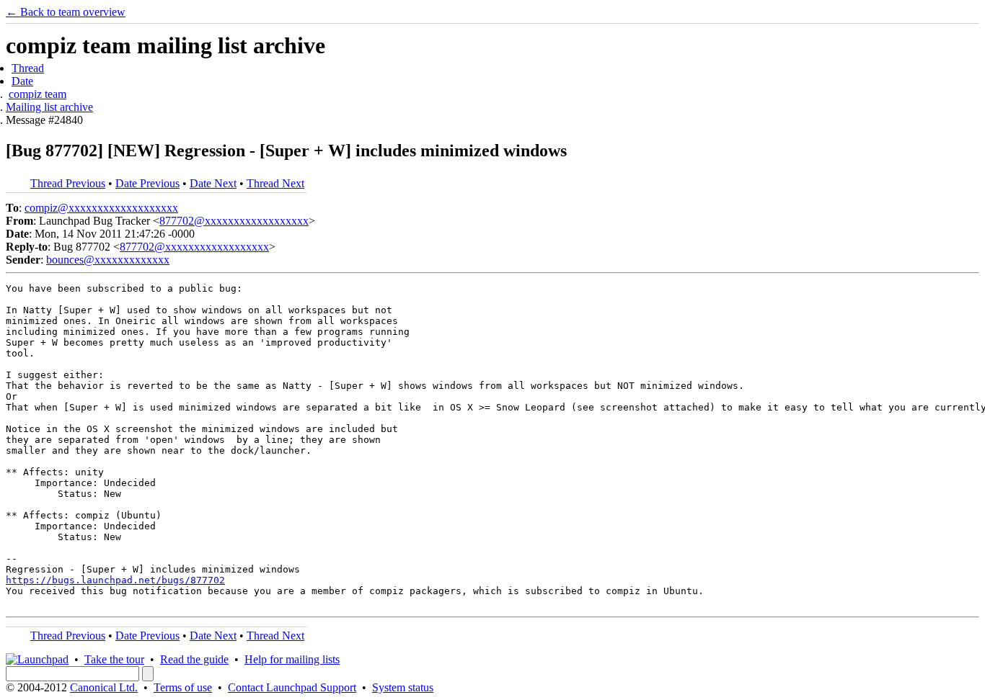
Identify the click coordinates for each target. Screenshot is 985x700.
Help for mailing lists (292, 659)
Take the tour (114, 659)
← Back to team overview (65, 12)
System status (402, 687)
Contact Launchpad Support (292, 687)
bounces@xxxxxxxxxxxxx (107, 259)
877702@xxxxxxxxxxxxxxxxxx (234, 221)
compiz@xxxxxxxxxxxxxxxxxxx (101, 208)
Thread (28, 68)
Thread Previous (67, 183)
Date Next (213, 183)
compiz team (37, 94)
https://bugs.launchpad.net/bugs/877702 (115, 580)
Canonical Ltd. (104, 687)
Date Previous (147, 183)
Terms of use (183, 687)
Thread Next (275, 183)
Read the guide (194, 659)
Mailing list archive (49, 107)
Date (22, 81)
